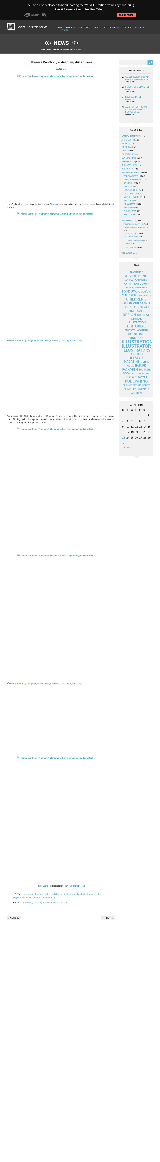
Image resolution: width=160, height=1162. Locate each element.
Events (125, 150)
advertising (28, 894)
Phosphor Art (130, 211)
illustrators (136, 350)
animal (129, 280)
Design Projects (131, 237)
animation (131, 283)
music (130, 365)
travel (128, 388)
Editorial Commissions (134, 240)
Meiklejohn (129, 200)
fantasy (129, 330)
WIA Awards (128, 253)
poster (142, 377)
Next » (109, 917)
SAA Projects (129, 220)
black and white (136, 287)
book (126, 291)
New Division (129, 207)
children (129, 295)
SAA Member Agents (132, 172)
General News (51, 902)
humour (136, 338)
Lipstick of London (132, 193)
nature (140, 365)
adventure (136, 272)
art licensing (129, 139)
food (141, 334)
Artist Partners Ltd (132, 179)
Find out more (126, 15)
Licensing (128, 244)
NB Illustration (131, 204)
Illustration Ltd (131, 190)
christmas (141, 307)
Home (59, 27)
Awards (126, 143)
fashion (142, 330)
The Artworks (130, 214)
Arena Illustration (132, 176)
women (136, 393)
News (96, 27)
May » (128, 447)
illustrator (99, 894)
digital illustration (57, 894)
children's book (134, 301)
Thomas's (54, 204)
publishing (128, 168)
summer (36, 897)
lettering (136, 354)
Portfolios (84, 27)
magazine (132, 361)
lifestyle (136, 358)
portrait (131, 377)
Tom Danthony (45, 885)
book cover (141, 291)
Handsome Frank (77, 885)
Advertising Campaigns (33, 902)
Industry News (130, 165)
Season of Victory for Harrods (137, 88)
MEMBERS (139, 27)
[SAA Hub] (27, 26)
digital (45, 894)
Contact (127, 27)
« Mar (123, 447)
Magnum (17, 897)
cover (132, 311)
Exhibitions (128, 154)
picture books (140, 373)
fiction (132, 334)
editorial (127, 147)
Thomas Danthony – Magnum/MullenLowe (61, 62)
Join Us (64, 30)
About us (70, 27)
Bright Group (130, 183)
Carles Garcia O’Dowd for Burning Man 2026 (137, 78)
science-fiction (132, 385)
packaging (130, 369)
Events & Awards (111, 27)
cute (140, 311)
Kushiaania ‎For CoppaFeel (133, 98)
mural (144, 361)
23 (123, 437)
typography (141, 389)
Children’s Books (131, 233)
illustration (88, 894)
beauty (144, 283)
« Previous (13, 917)
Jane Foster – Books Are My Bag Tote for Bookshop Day (136, 109)
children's (144, 295)
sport (146, 385)
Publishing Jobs (131, 247)
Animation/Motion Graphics (136, 227)
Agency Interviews (132, 136)
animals (141, 280)
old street (27, 897)
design (37, 894)
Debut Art (128, 186)
